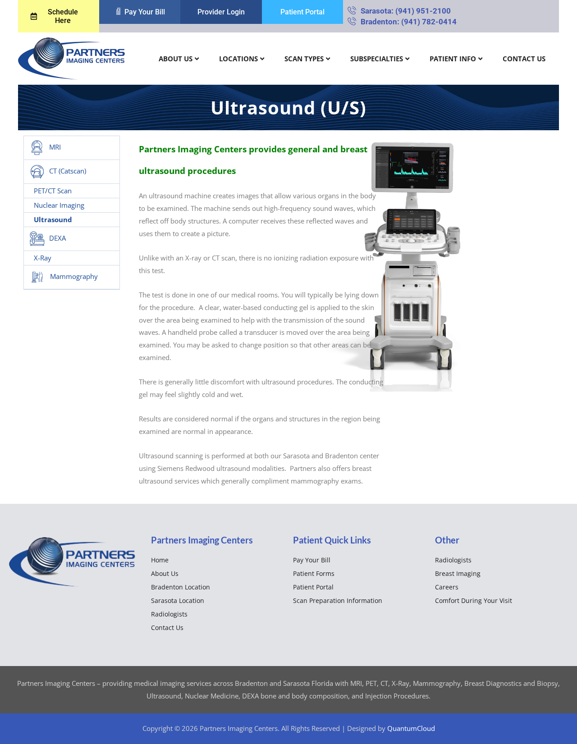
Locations (238, 58)
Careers (446, 587)
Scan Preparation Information (337, 600)
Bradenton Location (180, 587)
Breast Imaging (458, 573)
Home (160, 560)
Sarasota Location (177, 600)
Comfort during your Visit (473, 600)
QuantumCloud (411, 728)
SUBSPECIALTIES (376, 58)
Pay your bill (311, 560)
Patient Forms (313, 573)
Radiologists (169, 614)
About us (175, 58)
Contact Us (524, 58)
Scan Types (304, 58)
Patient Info (453, 58)
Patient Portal (313, 587)
